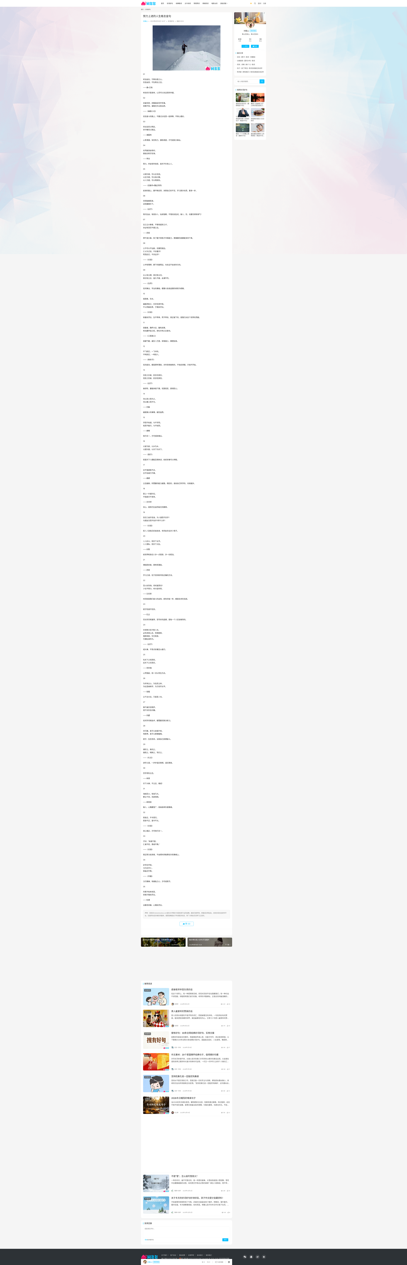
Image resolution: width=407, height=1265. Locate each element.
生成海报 (220, 1262)
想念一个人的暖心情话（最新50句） (242, 134)
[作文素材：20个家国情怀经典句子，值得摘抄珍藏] (156, 1061)
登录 (259, 3)
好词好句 (170, 3)
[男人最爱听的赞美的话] (156, 1018)
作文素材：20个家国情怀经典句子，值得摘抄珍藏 (194, 1054)
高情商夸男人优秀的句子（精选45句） (242, 119)
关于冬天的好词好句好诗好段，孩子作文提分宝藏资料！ (197, 1198)
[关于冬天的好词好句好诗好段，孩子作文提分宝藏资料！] (156, 1205)
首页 (162, 3)
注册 (264, 3)
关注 (246, 46)
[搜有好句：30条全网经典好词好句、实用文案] (156, 1040)
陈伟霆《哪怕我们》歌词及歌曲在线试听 (250, 72)
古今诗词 (188, 3)
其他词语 (223, 3)
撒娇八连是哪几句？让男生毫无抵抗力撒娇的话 (257, 104)
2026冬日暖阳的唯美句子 (183, 1098)
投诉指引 (200, 1255)
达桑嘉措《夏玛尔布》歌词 (246, 61)
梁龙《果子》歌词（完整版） (246, 57)
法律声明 (191, 1255)
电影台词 (214, 3)
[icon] (245, 1257)
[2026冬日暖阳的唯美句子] (156, 1105)
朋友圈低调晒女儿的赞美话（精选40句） (257, 134)
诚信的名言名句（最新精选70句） (242, 104)
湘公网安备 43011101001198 (191, 1258)
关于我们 (164, 1255)
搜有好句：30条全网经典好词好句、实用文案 (192, 1033)
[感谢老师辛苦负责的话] (156, 996)
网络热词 (205, 3)
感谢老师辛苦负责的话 (181, 989)
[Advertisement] (186, 963)
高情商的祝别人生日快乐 (257, 119)
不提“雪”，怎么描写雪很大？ (184, 1176)
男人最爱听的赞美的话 (181, 1011)
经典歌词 (179, 3)
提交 (225, 1240)
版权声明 (226, 1258)
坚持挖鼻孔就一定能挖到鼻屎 (185, 1076)
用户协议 (173, 1255)
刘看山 (145, 21)
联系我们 (209, 1255)
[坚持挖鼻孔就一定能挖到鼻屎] (156, 1083)
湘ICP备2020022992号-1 (170, 1258)
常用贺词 (197, 3)
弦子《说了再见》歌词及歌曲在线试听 (249, 68)
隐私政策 (182, 1255)
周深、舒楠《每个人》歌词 (246, 64)
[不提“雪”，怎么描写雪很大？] (156, 1183)
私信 (255, 46)
